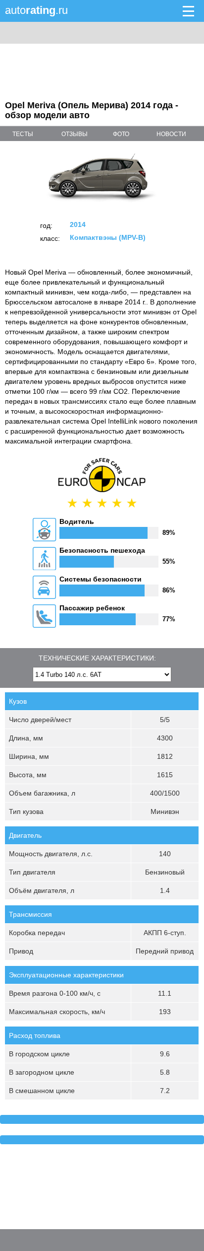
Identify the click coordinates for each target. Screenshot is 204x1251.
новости (171, 134)
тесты (22, 134)
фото (121, 134)
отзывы (74, 134)
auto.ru (36, 10)
